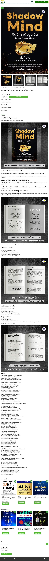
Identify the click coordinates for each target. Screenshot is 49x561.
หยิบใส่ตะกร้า (18, 96)
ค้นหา (2, 541)
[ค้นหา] (47, 544)
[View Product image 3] (30, 80)
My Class (34, 559)
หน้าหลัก (2, 87)
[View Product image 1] (6, 80)
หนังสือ (6, 87)
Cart (44, 559)
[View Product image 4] (42, 80)
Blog (24, 559)
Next (47, 80)
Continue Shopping (6, 553)
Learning (14, 559)
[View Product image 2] (18, 80)
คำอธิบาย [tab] (3, 115)
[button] (32, 2)
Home (5, 559)
